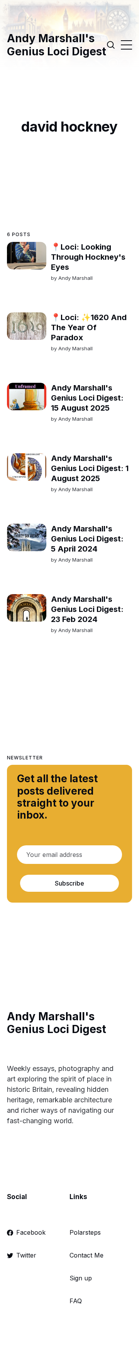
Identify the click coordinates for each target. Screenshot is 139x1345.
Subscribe (69, 883)
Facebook (31, 1232)
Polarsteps (85, 1232)
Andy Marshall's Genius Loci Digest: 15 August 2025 (87, 398)
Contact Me (86, 1255)
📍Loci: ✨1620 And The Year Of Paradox (89, 327)
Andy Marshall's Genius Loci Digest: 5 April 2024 (87, 538)
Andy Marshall (75, 278)
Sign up (81, 1278)
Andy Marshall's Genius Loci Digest (56, 45)
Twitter (26, 1255)
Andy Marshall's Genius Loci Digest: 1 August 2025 (90, 468)
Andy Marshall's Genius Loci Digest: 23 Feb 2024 (87, 609)
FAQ (76, 1301)
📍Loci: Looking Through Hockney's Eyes (88, 257)
